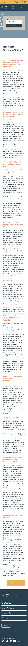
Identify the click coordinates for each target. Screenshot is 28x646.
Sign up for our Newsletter (7, 2)
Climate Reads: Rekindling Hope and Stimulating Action (13, 164)
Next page (16, 583)
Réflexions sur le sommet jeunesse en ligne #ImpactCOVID (12, 378)
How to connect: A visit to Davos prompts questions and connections (13, 114)
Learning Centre (17, 2)
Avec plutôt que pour (11, 418)
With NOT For (8, 280)
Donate (6, 625)
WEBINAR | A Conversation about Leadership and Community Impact (13, 459)
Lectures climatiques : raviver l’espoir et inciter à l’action (13, 224)
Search (8, 19)
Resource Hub (24, 2)
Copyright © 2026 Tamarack (7, 638)
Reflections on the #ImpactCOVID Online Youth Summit (12, 318)
